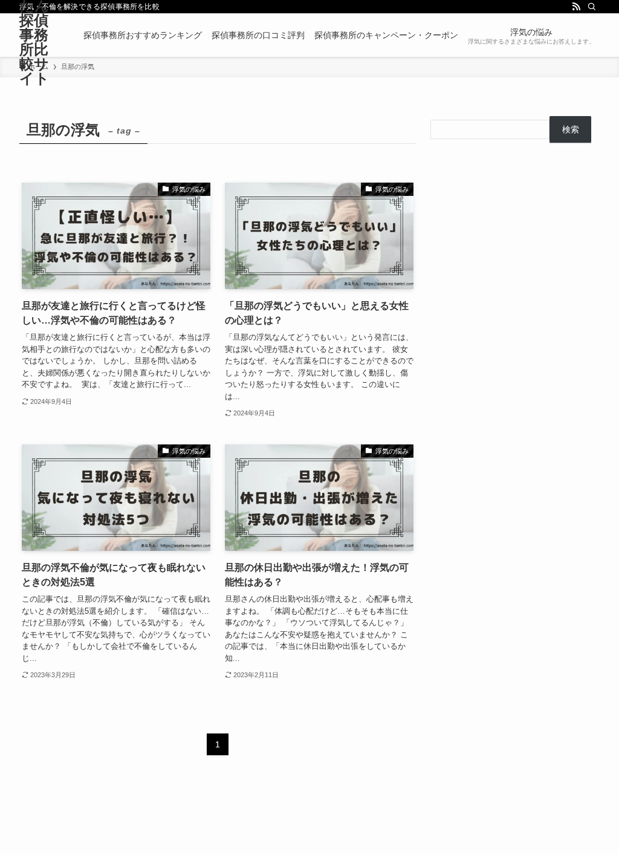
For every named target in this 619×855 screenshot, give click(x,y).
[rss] (576, 6)
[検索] (592, 6)
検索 (570, 129)
